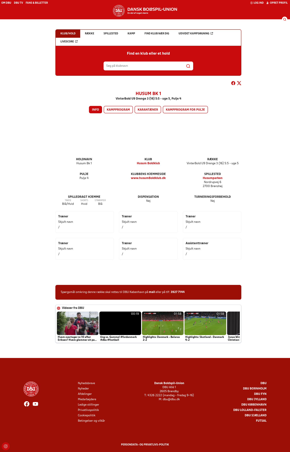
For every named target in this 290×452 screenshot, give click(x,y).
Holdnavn (84, 159)
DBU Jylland (257, 399)
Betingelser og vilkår (91, 420)
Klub (148, 159)
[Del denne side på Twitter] (239, 83)
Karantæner (148, 109)
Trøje (68, 200)
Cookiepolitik (86, 415)
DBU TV (18, 3)
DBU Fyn (260, 394)
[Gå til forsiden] (145, 11)
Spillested (212, 174)
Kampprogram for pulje (185, 109)
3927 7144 (178, 292)
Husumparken (213, 178)
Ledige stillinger (88, 404)
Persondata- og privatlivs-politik (145, 445)
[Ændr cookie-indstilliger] (6, 446)
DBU (263, 383)
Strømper (100, 200)
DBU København (254, 404)
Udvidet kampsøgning (194, 34)
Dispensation (148, 197)
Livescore (67, 42)
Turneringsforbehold (212, 197)
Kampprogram (118, 109)
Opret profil (279, 3)
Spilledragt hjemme (84, 197)
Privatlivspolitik (88, 410)
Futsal (261, 420)
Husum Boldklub (148, 163)
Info (95, 109)
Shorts (84, 200)
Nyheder (83, 388)
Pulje (84, 174)
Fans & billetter (37, 3)
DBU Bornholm (255, 388)
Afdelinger (85, 394)
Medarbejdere (87, 399)
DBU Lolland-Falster (250, 410)
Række (212, 159)
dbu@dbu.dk (171, 399)
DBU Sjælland (256, 415)
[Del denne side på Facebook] (233, 83)
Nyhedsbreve (86, 383)
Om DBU (6, 3)
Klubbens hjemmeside (148, 174)
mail (152, 292)
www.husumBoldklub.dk (148, 178)
